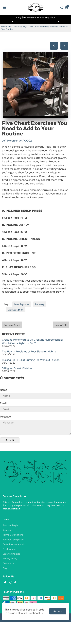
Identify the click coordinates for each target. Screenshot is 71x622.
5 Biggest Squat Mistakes (17, 368)
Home (4, 26)
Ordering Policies (11, 553)
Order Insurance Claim (14, 544)
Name (3, 390)
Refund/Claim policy (13, 539)
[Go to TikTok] (15, 583)
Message (5, 416)
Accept (57, 611)
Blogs (5, 568)
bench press (21, 304)
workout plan (15, 309)
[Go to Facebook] (5, 583)
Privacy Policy (10, 558)
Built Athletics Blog (18, 26)
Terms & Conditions (13, 534)
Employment (9, 549)
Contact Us (8, 563)
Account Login (10, 525)
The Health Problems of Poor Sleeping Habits (29, 351)
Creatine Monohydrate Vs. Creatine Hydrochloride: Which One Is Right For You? (32, 341)
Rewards (7, 530)
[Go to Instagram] (10, 583)
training (39, 304)
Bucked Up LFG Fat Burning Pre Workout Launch (30, 360)
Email (3, 403)
